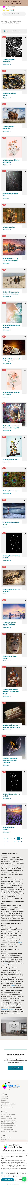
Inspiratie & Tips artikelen (8, 1114)
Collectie (3, 1100)
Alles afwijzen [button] (21, 1179)
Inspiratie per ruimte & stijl (8, 1118)
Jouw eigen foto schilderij (8, 1104)
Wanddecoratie (17, 21)
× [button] (26, 1155)
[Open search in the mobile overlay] (14, 14)
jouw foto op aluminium (7, 1009)
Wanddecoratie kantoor (7, 1129)
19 (14, 841)
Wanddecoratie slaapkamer (8, 1122)
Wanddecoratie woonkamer (8, 1120)
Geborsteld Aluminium (7, 23)
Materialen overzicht (7, 1107)
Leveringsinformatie (6, 1138)
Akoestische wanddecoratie (9, 1131)
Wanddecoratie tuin (6, 1127)
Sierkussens (4, 1098)
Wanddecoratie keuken (7, 1123)
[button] (24, 1179)
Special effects (5, 1102)
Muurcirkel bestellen (7, 1106)
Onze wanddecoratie (7, 1116)
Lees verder (12, 1170)
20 (18, 841)
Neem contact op (16, 1067)
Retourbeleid (5, 1139)
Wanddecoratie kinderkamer (9, 1125)
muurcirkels (4, 963)
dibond (20, 942)
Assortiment (8, 21)
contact (13, 985)
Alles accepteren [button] (8, 1179)
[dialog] (14, 1170)
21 (21, 841)
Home (2, 21)
